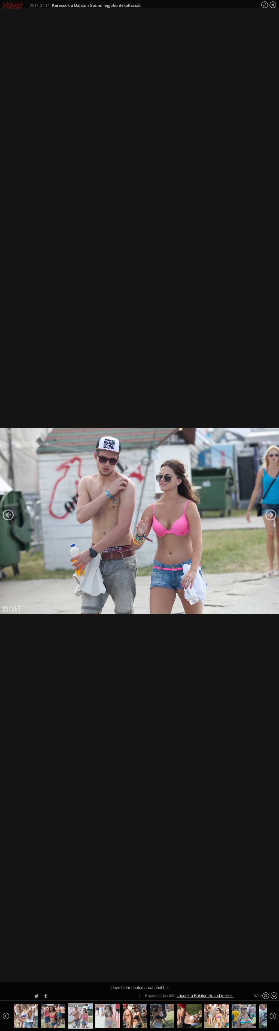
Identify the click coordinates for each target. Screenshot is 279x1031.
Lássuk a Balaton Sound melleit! (205, 995)
